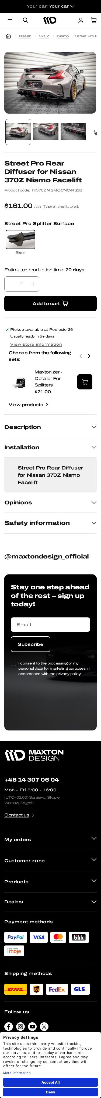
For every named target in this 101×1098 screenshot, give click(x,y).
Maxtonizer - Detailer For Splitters (48, 378)
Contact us (16, 815)
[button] (10, 20)
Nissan (25, 36)
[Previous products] (80, 356)
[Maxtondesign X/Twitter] (44, 1027)
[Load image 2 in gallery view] (45, 132)
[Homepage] (8, 36)
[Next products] (89, 356)
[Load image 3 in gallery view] (73, 132)
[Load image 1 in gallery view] (18, 132)
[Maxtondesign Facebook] (8, 1027)
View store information (36, 344)
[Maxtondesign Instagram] (20, 1027)
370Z (44, 36)
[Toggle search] (25, 20)
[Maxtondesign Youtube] (32, 1027)
